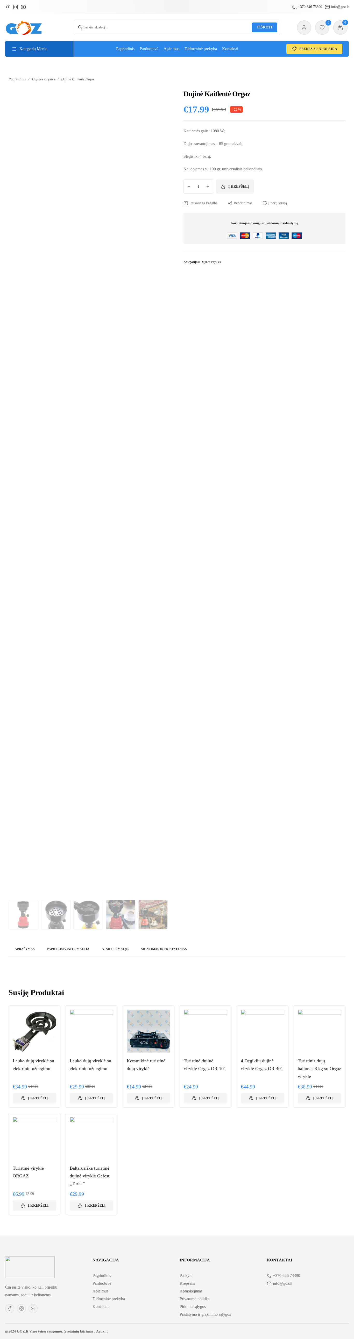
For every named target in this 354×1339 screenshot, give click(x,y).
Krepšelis (187, 1283)
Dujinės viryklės (43, 79)
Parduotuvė (149, 49)
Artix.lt (102, 1331)
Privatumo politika (195, 1299)
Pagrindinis (125, 49)
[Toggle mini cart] (340, 27)
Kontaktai (230, 49)
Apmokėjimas (191, 1291)
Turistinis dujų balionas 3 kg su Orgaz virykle (319, 1068)
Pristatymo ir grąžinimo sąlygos (205, 1314)
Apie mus (171, 49)
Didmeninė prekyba (201, 49)
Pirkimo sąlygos (193, 1306)
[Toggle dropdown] (14, 48)
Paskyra (186, 1275)
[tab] (25, 949)
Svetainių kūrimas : (79, 1331)
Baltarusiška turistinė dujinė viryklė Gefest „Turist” (89, 1176)
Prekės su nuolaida (318, 49)
